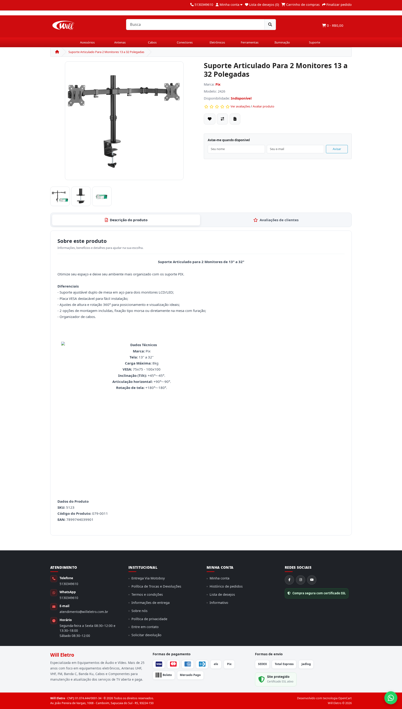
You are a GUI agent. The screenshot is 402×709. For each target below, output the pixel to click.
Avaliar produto (263, 106)
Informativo (219, 602)
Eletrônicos (217, 42)
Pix (218, 84)
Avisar (337, 149)
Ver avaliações (240, 106)
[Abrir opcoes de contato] (390, 697)
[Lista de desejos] (209, 119)
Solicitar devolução (146, 635)
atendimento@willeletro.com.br (84, 611)
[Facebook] (289, 580)
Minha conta (219, 578)
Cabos (152, 42)
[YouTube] (311, 580)
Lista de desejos (222, 594)
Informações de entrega (150, 602)
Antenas (120, 42)
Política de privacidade (149, 619)
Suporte (314, 42)
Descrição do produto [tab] (128, 219)
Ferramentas (249, 42)
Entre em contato (145, 627)
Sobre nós (139, 611)
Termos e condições (147, 594)
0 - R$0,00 (334, 25)
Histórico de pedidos (226, 586)
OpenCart (345, 698)
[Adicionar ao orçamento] (235, 119)
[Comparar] (222, 119)
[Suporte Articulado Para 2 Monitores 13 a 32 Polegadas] (124, 122)
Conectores (185, 42)
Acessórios (87, 42)
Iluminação (282, 42)
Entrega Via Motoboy (148, 578)
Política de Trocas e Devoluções (156, 586)
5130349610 (69, 584)
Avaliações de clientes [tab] (279, 219)
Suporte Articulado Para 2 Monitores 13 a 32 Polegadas (106, 52)
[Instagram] (300, 580)
